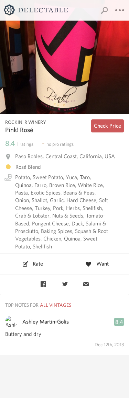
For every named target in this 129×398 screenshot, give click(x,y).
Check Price (107, 125)
